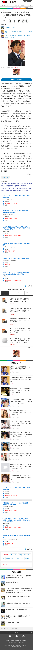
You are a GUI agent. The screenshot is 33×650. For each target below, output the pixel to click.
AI (3, 558)
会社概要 (17, 640)
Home (9, 637)
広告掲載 (12, 640)
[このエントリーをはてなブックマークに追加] (27, 21)
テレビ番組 (6, 177)
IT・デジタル (9, 5)
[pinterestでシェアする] (23, 21)
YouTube (23, 637)
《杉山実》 (29, 174)
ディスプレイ (20, 292)
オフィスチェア (13, 292)
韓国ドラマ (20, 558)
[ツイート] (10, 21)
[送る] (18, 21)
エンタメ (23, 5)
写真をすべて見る (17, 79)
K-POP (27, 558)
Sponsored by (21, 286)
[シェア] (14, 21)
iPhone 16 (13, 555)
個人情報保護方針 (23, 640)
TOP (16, 632)
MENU (26, 1)
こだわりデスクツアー (24, 555)
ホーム (3, 5)
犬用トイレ (28, 292)
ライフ (29, 5)
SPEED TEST (16, 5)
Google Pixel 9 (10, 558)
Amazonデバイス (5, 293)
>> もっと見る (28, 348)
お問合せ (7, 640)
